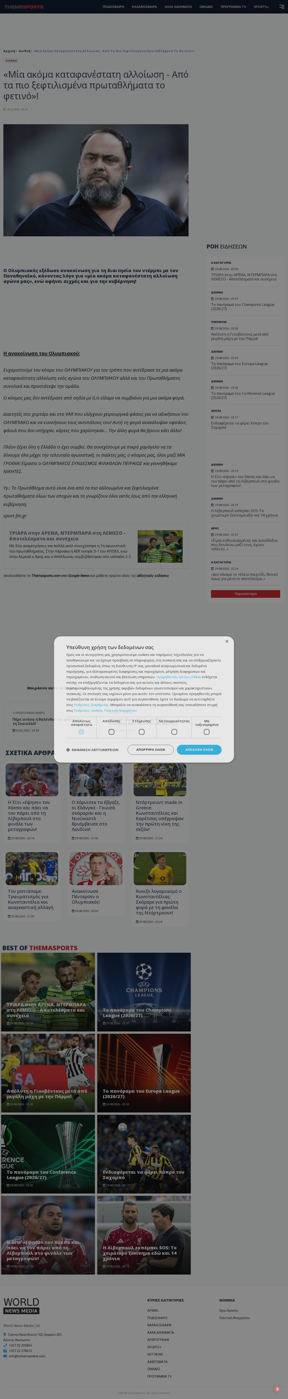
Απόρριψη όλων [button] (150, 749)
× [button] (226, 641)
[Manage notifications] (277, 1389)
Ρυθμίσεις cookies (88, 710)
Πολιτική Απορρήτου (120, 710)
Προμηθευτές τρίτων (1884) (178, 677)
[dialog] (144, 699)
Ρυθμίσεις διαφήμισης (91, 704)
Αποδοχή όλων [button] (199, 749)
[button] (92, 749)
